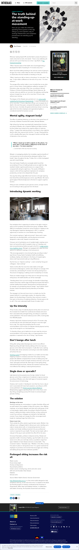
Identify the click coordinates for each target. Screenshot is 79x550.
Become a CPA (33, 515)
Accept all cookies (66, 546)
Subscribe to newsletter (43, 3)
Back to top (38, 503)
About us (13, 521)
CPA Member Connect (15, 528)
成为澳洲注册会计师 (34, 527)
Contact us (13, 524)
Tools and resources (34, 520)
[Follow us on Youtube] (54, 531)
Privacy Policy (10, 547)
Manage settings (49, 546)
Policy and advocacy (34, 522)
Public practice (33, 525)
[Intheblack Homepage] (6, 3)
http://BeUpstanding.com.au (18, 480)
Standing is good (14, 354)
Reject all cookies (57, 546)
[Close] (77, 546)
